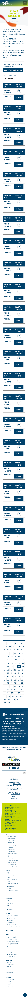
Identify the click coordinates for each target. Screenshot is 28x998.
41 (12, 663)
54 (15, 670)
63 (4, 676)
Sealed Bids (11, 986)
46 (8, 666)
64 (8, 676)
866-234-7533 (17, 784)
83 (11, 686)
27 (4, 656)
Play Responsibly (11, 892)
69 (4, 680)
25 (19, 653)
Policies (9, 981)
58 (8, 673)
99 (4, 696)
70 (8, 680)
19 (18, 650)
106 (13, 699)
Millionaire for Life (12, 845)
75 (4, 683)
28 (8, 656)
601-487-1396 (14, 789)
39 (4, 663)
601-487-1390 (18, 785)
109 (5, 703)
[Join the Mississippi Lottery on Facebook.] (10, 768)
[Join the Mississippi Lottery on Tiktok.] (13, 768)
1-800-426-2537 (15, 794)
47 (12, 666)
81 (4, 686)
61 (19, 673)
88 (8, 690)
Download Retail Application (13, 926)
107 (18, 699)
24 (15, 653)
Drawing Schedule (12, 864)
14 (23, 646)
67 (19, 676)
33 (5, 660)
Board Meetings (11, 946)
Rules (8, 905)
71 (11, 680)
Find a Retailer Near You (12, 883)
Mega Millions (11, 849)
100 (8, 696)
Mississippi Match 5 (12, 853)
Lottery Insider (10, 894)
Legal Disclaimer (11, 956)
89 (11, 690)
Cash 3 (9, 856)
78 (15, 683)
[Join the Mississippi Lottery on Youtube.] (18, 768)
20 (21, 650)
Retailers (8, 913)
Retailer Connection (11, 918)
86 (22, 686)
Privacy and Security (12, 954)
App (8, 872)
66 (15, 676)
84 (15, 686)
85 (19, 686)
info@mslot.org (14, 798)
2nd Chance (11, 842)
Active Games (11, 838)
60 (15, 673)
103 (21, 696)
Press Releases (10, 964)
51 (4, 670)
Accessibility (10, 952)
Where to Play (9, 930)
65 (12, 676)
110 (9, 703)
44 (23, 663)
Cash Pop (10, 858)
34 (8, 660)
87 (4, 690)
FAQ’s (8, 881)
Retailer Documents (11, 924)
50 (23, 666)
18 (14, 650)
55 (19, 670)
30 (15, 656)
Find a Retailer (10, 922)
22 (8, 653)
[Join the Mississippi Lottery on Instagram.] (15, 768)
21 (4, 653)
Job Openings (9, 972)
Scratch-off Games (11, 836)
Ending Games (11, 840)
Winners (9, 888)
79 (18, 683)
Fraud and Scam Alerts (12, 890)
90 (15, 690)
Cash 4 (9, 855)
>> (13, 703)
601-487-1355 (14, 779)
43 (19, 663)
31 (19, 656)
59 (11, 673)
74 (22, 680)
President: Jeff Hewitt (13, 937)
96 (15, 693)
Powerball (10, 847)
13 (20, 646)
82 (8, 686)
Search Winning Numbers (13, 70)
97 (19, 693)
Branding (9, 962)
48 (15, 666)
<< (4, 643)
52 (8, 670)
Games (7, 834)
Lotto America (11, 851)
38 (23, 660)
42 (15, 663)
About (7, 934)
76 (8, 683)
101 (13, 696)
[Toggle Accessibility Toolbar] (25, 995)
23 (11, 653)
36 (16, 660)
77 (11, 683)
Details (18, 98)
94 (8, 693)
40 (8, 663)
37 (19, 660)
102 (17, 696)
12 (16, 646)
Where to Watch (12, 862)
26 (22, 653)
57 (4, 673)
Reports (9, 966)
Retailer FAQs (10, 920)
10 (10, 646)
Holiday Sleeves (11, 874)
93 (4, 693)
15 (4, 650)
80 (22, 683)
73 (18, 680)
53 (11, 670)
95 (12, 693)
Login (8, 901)
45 (4, 666)
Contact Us (8, 951)
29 (11, 656)
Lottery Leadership (11, 936)
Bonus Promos (9, 909)
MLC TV (9, 968)
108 (22, 699)
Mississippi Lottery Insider (13, 941)
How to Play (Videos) (12, 866)
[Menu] (25, 3)
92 (22, 690)
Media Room (9, 960)
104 (5, 699)
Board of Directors (12, 939)
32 (22, 656)
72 (15, 680)
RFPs (9, 985)
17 (11, 650)
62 (22, 673)
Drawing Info (10, 903)
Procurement (10, 983)
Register (9, 900)
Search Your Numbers (14, 21)
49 (19, 666)
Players (8, 870)
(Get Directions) (9, 826)
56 (22, 670)
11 (13, 646)
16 (8, 650)
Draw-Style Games (11, 844)
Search (7, 991)
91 (19, 690)
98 (22, 693)
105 (9, 699)
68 (22, 676)
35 (12, 660)
